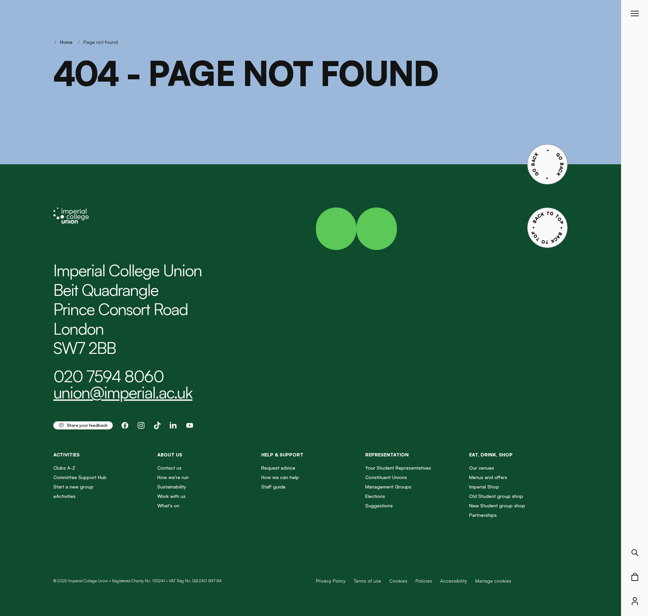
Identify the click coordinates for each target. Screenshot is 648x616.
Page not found (100, 42)
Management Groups (388, 486)
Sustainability (171, 486)
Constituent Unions (386, 477)
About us (169, 454)
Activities (66, 454)
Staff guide (273, 486)
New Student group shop (497, 505)
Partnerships (483, 515)
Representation (387, 454)
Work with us (171, 496)
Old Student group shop (496, 496)
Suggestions (379, 505)
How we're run (173, 477)
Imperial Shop (484, 486)
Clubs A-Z (64, 468)
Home (66, 42)
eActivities (64, 496)
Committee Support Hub (80, 477)
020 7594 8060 (108, 376)
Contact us (169, 468)
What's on (168, 505)
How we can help (280, 477)
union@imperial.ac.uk (122, 392)
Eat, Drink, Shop (491, 454)
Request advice (278, 468)
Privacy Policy (331, 581)
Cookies (398, 581)
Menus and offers (488, 477)
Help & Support (282, 454)
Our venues (481, 468)
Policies (423, 581)
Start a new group (73, 486)
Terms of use (367, 581)
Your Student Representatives (398, 468)
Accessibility (453, 581)
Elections (375, 496)
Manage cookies (493, 581)
